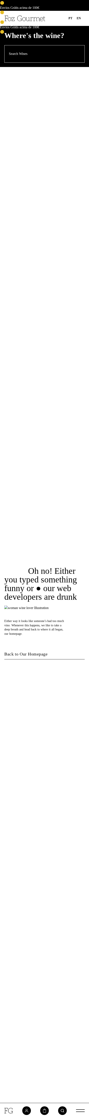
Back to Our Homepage (26, 654)
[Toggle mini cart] (44, 1110)
